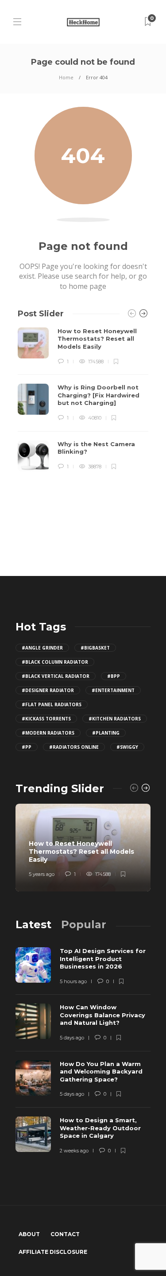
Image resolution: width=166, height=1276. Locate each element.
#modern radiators (48, 733)
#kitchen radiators (115, 719)
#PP (26, 747)
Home (66, 77)
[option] (83, 399)
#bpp (113, 676)
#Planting (106, 733)
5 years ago (41, 874)
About (29, 1234)
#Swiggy (127, 747)
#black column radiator (55, 662)
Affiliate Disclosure (53, 1252)
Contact (65, 1234)
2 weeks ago (74, 1151)
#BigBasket (95, 648)
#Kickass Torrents (46, 719)
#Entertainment (113, 690)
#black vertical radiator (55, 676)
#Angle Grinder (42, 648)
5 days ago (72, 1038)
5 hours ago (73, 981)
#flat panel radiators (51, 704)
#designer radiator (48, 690)
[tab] (33, 924)
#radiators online (74, 747)
